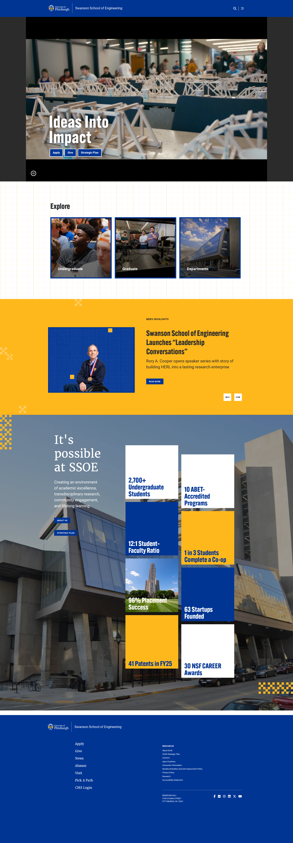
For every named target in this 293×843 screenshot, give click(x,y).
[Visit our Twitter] (234, 796)
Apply (56, 152)
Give (70, 152)
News (79, 758)
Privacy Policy (168, 772)
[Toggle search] (235, 8)
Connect (166, 757)
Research (166, 776)
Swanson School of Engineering (98, 8)
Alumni (80, 766)
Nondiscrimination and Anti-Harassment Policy (182, 769)
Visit (78, 773)
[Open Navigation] (242, 8)
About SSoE (167, 750)
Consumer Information (172, 765)
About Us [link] (62, 520)
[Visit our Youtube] (240, 796)
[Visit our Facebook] (215, 796)
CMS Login (83, 788)
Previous (227, 397)
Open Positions (168, 761)
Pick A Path (84, 780)
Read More (155, 372)
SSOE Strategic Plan (171, 754)
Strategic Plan (89, 152)
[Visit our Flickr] (219, 796)
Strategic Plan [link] (65, 533)
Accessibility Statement (172, 780)
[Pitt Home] (60, 8)
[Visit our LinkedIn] (229, 796)
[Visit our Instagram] (224, 796)
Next (238, 397)
